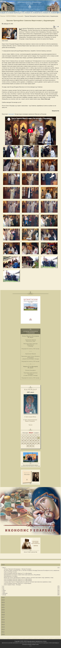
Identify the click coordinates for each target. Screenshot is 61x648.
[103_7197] (30, 262)
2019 (3, 612)
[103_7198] (49, 262)
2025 (3, 597)
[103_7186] (30, 248)
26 (33, 443)
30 (30, 446)
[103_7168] (11, 234)
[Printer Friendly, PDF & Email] (56, 27)
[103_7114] (30, 151)
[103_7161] (49, 207)
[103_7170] (30, 234)
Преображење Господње (10, 576)
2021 (3, 607)
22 (22, 443)
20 (36, 440)
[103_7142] (30, 179)
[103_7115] (49, 151)
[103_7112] (11, 151)
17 (28, 440)
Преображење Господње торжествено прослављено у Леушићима (22, 574)
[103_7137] (49, 165)
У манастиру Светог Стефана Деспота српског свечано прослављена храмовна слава (27, 582)
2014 (3, 624)
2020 (3, 610)
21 (38, 440)
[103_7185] (11, 248)
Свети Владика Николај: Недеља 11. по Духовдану (18, 579)
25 (30, 443)
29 (28, 446)
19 (33, 440)
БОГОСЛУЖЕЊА (11, 16)
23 (25, 443)
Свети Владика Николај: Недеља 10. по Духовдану (18, 580)
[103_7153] (49, 193)
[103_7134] (30, 165)
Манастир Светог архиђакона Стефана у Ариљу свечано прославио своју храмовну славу (28, 577)
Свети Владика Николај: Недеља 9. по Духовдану (17, 583)
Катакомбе (20, 16)
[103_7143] (49, 179)
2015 (3, 622)
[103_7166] (30, 220)
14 (38, 438)
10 (28, 438)
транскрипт (11, 114)
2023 (3, 602)
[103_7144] (11, 193)
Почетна (2, 16)
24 (28, 443)
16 (25, 440)
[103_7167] (49, 220)
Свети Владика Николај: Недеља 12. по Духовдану (18, 573)
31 (33, 446)
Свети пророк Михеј (30, 416)
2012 (3, 629)
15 (22, 440)
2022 (3, 605)
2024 (3, 600)
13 (36, 438)
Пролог (30, 425)
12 (33, 438)
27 (36, 443)
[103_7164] (11, 220)
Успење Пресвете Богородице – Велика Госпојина (17, 569)
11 (30, 438)
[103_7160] (30, 207)
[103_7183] (49, 234)
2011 (3, 632)
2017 (3, 617)
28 (38, 443)
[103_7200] (11, 276)
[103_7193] (49, 248)
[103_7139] (11, 179)
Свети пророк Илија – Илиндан (12, 584)
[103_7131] (11, 165)
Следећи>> (36, 432)
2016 (3, 619)
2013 (3, 627)
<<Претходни (25, 432)
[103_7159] (11, 207)
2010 (3, 634)
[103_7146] (30, 193)
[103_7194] (11, 262)
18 (30, 440)
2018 (3, 614)
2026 (3, 565)
